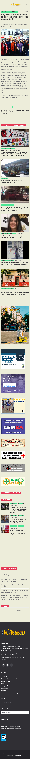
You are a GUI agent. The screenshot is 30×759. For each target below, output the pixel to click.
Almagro (4, 148)
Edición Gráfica (5, 681)
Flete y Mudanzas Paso (7, 686)
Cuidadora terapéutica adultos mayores (12, 679)
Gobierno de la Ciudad (8, 702)
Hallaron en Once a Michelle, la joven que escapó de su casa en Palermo (14, 236)
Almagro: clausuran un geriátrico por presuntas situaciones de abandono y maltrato (18, 532)
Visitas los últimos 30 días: (9, 610)
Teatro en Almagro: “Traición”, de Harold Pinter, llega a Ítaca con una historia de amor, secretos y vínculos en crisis (14, 574)
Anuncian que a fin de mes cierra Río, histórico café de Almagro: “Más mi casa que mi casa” (18, 510)
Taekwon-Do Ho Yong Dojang (9, 693)
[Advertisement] (15, 551)
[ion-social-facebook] (3, 665)
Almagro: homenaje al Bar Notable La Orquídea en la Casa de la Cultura (18, 521)
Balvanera (5, 12)
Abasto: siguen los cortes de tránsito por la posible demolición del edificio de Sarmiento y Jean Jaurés (14, 208)
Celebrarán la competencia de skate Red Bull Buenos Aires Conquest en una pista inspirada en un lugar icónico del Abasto (14, 264)
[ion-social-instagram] (7, 665)
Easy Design (19, 755)
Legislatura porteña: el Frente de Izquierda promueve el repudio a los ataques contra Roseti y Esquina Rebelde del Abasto (15, 292)
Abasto (4, 205)
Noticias (14, 12)
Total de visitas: (6, 614)
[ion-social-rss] (11, 665)
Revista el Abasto (6, 27)
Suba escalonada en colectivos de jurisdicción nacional (12, 181)
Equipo (3, 683)
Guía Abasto (4, 688)
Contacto (4, 676)
